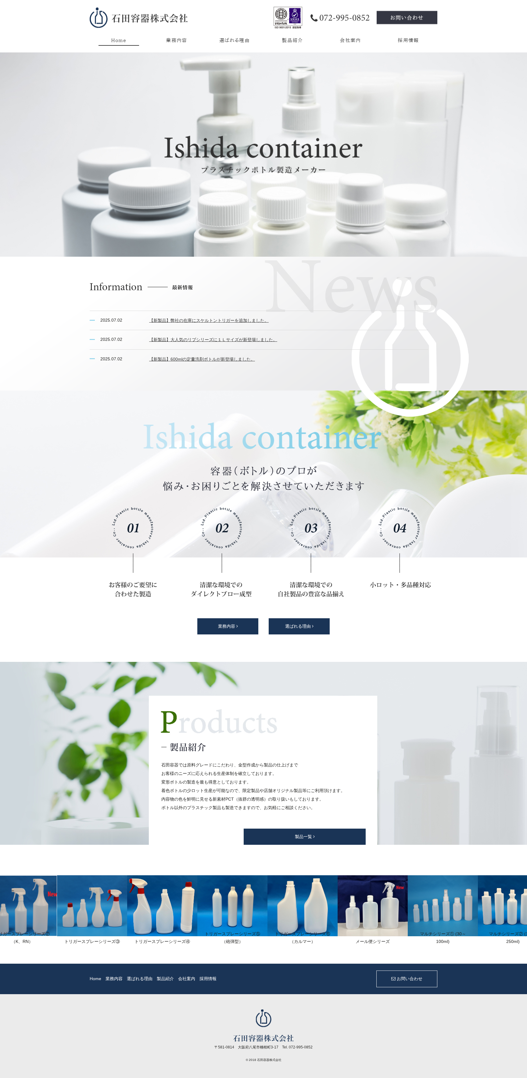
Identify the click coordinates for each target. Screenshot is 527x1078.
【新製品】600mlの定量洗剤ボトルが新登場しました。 (202, 359)
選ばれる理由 (234, 40)
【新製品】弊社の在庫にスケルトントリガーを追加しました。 (209, 320)
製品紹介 (292, 40)
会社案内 (350, 40)
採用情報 (408, 40)
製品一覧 (304, 836)
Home (119, 40)
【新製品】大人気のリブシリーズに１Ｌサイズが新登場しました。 (213, 339)
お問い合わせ (409, 978)
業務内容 (176, 40)
